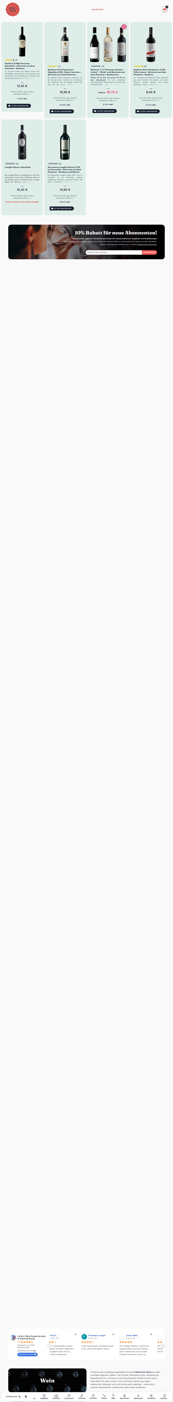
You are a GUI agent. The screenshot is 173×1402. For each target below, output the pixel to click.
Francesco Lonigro (67, 1338)
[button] (168, 1396)
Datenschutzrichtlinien (147, 247)
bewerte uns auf (26, 1357)
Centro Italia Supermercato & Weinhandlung (31, 1339)
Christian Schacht (143, 1338)
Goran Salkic (102, 1338)
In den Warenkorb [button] (25, 108)
